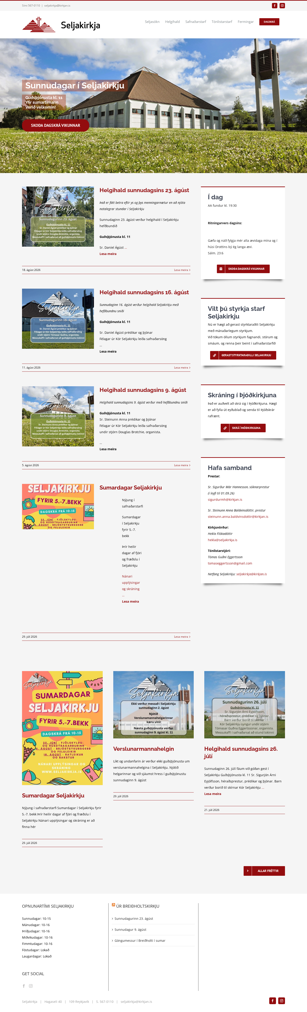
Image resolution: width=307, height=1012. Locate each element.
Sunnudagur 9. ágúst (130, 929)
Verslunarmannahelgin (143, 748)
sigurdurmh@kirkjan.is (225, 499)
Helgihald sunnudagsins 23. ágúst (144, 190)
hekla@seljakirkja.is (222, 540)
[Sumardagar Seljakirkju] (58, 506)
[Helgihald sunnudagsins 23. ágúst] (58, 217)
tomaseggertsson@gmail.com (230, 563)
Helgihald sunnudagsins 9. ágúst (143, 389)
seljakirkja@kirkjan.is (57, 5)
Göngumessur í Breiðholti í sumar (140, 940)
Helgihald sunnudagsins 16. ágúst (144, 292)
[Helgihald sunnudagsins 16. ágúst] (58, 319)
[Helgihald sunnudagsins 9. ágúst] (58, 416)
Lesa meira (181, 270)
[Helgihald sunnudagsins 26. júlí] (244, 704)
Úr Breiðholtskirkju (137, 906)
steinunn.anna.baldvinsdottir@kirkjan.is (238, 516)
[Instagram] (31, 986)
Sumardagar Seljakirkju (131, 487)
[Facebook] (24, 986)
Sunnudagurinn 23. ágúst (134, 918)
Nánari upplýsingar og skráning (131, 582)
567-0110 (106, 1001)
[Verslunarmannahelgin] (153, 704)
